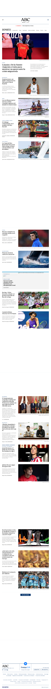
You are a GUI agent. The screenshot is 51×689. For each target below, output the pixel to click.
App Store (37, 669)
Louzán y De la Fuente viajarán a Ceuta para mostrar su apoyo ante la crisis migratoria (13, 68)
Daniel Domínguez (5, 307)
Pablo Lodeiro (4, 92)
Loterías (18, 681)
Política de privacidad (22, 674)
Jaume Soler (4, 159)
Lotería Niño (15, 679)
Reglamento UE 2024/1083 (17, 675)
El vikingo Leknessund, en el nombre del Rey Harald (7, 124)
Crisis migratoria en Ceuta (27, 25)
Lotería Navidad (32, 679)
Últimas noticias (13, 681)
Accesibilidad (8, 675)
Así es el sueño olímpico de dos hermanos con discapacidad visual (9, 283)
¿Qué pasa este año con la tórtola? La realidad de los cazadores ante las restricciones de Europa (8, 554)
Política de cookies (31, 674)
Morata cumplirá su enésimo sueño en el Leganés (8, 233)
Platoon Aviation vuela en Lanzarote (8, 253)
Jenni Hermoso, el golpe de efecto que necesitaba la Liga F (8, 449)
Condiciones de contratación (29, 675)
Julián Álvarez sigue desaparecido (8, 465)
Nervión (42, 30)
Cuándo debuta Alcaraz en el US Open (9, 312)
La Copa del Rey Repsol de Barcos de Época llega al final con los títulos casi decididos (8, 146)
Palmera (37, 30)
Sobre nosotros (10, 674)
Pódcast (34, 682)
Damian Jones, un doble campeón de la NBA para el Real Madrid (8, 81)
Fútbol (20, 30)
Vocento (4, 674)
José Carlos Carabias (34, 70)
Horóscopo (38, 679)
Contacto (16, 674)
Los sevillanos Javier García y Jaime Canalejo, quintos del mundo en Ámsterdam (9, 102)
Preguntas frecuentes (37, 681)
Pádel (46, 30)
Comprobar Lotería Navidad (23, 679)
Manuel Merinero (6, 445)
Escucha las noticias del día (27, 681)
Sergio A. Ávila (4, 114)
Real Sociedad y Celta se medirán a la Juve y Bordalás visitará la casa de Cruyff (9, 532)
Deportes (6, 29)
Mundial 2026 (15, 30)
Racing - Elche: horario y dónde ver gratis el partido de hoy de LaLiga (8, 295)
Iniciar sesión (48, 20)
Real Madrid (25, 30)
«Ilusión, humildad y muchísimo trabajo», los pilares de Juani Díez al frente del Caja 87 (9, 427)
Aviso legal (46, 674)
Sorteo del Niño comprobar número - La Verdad (23, 682)
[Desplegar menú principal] (3, 20)
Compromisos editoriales (40, 675)
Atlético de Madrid (31, 30)
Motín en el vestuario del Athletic (9, 572)
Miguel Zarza (4, 475)
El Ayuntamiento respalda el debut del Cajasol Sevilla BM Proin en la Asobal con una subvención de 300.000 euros (9, 402)
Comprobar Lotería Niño (7, 679)
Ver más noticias (25, 594)
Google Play (45, 669)
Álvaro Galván (4, 566)
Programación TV (45, 679)
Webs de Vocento (45, 687)
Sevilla (27, 22)
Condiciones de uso (39, 674)
